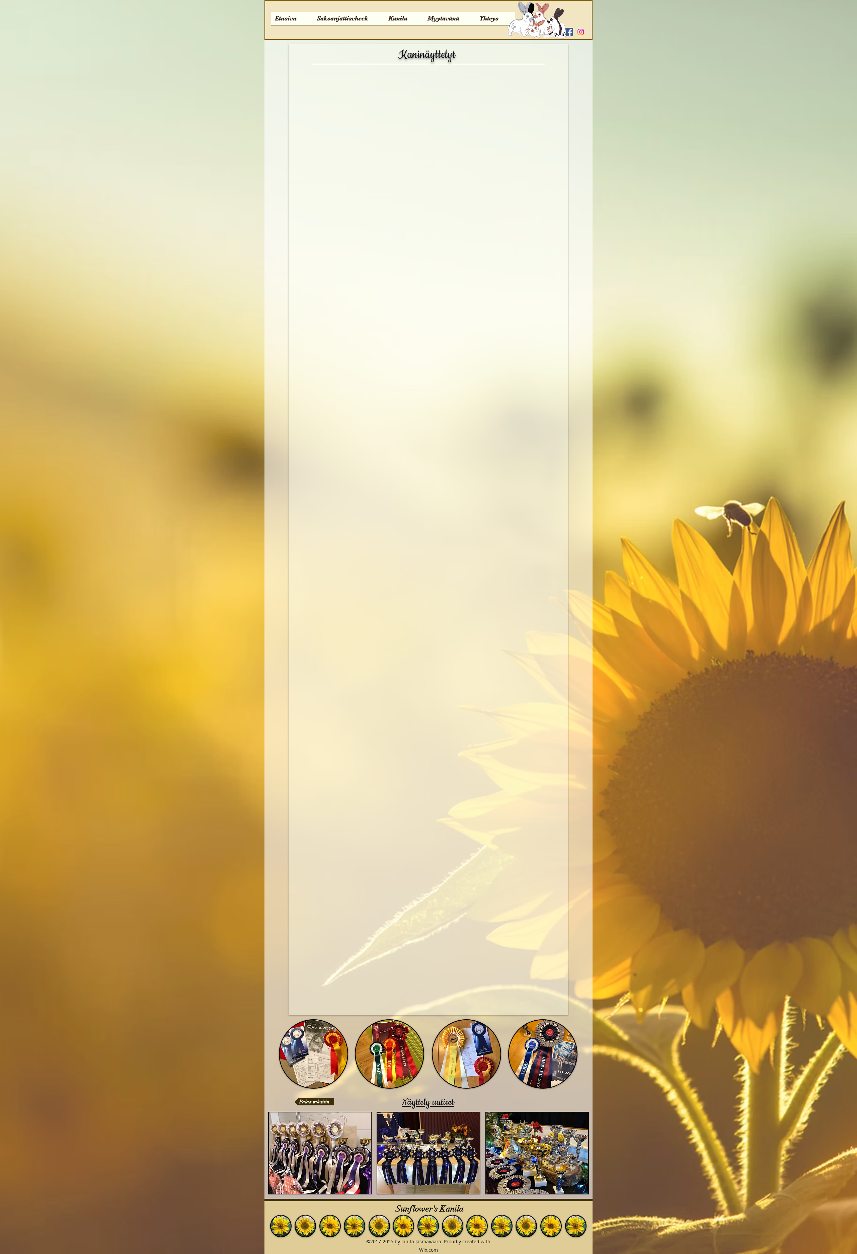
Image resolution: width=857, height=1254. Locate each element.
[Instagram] (580, 32)
